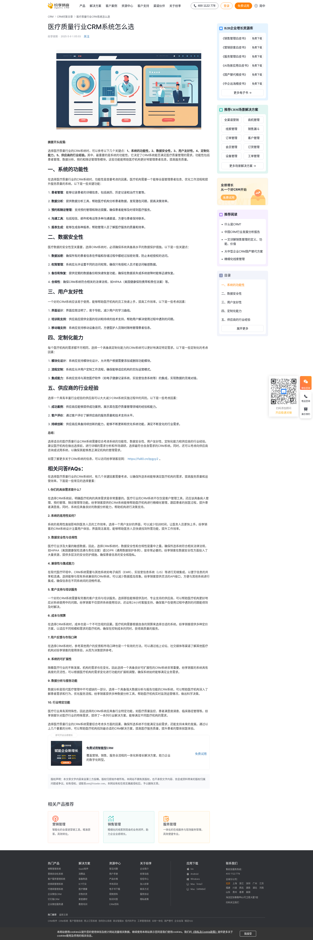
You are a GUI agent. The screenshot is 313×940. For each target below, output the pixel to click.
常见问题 (113, 868)
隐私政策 (144, 899)
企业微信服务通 (55, 904)
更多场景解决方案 (242, 166)
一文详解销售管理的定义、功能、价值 (243, 242)
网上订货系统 (90, 921)
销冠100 (189, 921)
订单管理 (231, 138)
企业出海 (178, 921)
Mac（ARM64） (199, 889)
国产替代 (168, 921)
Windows (195, 879)
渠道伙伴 (159, 6)
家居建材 (83, 899)
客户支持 (143, 6)
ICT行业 (83, 884)
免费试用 (243, 6)
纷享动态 (144, 873)
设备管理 (231, 156)
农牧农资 (83, 894)
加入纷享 (144, 884)
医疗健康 (83, 889)
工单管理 (254, 156)
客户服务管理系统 (56, 879)
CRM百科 (114, 904)
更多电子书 (243, 92)
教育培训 (83, 904)
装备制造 (83, 879)
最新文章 (63, 914)
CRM (50, 16)
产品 (82, 6)
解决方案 (95, 6)
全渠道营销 (231, 120)
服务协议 (144, 894)
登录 (226, 6)
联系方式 (144, 889)
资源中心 (127, 6)
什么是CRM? (232, 224)
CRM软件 (52, 921)
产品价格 (113, 879)
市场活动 (113, 884)
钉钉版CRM (53, 899)
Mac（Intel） (197, 884)
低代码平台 (130, 921)
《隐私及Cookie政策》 (205, 931)
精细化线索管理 (234, 259)
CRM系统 (63, 921)
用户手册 (113, 873)
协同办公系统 (105, 921)
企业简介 (144, 868)
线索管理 (231, 129)
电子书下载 (114, 889)
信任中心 (144, 879)
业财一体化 (157, 921)
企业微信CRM (55, 894)
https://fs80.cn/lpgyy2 (143, 459)
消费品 (82, 873)
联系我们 (231, 863)
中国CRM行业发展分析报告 (242, 232)
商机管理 (254, 120)
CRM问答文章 (65, 16)
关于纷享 (175, 6)
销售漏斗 (254, 129)
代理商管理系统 (55, 889)
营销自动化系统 (55, 873)
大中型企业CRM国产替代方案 (243, 251)
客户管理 (254, 138)
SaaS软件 (83, 868)
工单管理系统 (144, 921)
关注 (86, 36)
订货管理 (254, 147)
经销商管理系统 (55, 884)
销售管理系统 (54, 868)
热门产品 (53, 863)
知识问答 (113, 899)
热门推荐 (52, 914)
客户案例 (111, 6)
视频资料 (113, 894)
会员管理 (231, 147)
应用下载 (192, 863)
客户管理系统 (76, 921)
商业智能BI (118, 921)
